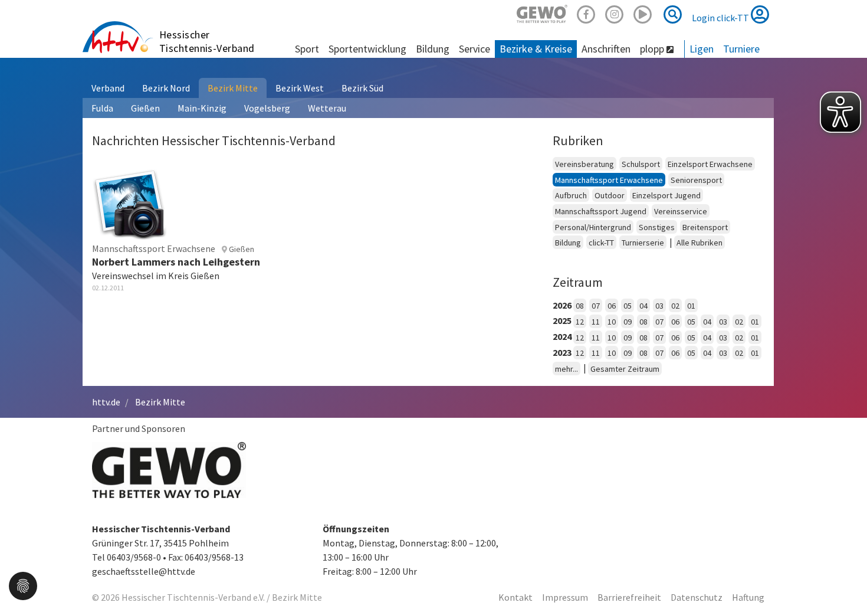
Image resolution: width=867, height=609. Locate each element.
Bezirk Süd (362, 88)
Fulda (102, 108)
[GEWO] (542, 12)
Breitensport (705, 227)
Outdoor (610, 195)
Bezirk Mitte (233, 88)
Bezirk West (299, 88)
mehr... (566, 369)
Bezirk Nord (166, 88)
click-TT (601, 242)
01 (691, 305)
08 (580, 305)
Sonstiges (657, 227)
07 (596, 305)
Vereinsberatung (584, 164)
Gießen (145, 108)
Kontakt (515, 597)
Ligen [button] (701, 48)
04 (643, 305)
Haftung (748, 597)
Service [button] (474, 48)
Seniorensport (696, 180)
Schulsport (641, 164)
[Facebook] (586, 12)
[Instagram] (614, 12)
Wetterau (327, 108)
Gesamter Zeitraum (624, 369)
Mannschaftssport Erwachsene (609, 180)
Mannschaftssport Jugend (600, 211)
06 (611, 305)
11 (596, 321)
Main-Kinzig (202, 108)
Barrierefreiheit (629, 597)
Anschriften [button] (606, 48)
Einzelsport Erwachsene (710, 164)
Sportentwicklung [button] (367, 48)
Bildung (568, 242)
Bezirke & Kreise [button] (536, 48)
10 (611, 321)
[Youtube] (643, 12)
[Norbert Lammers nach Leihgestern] (130, 202)
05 (627, 305)
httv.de (106, 402)
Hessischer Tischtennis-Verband (207, 41)
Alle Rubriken (699, 242)
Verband (107, 88)
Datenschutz (696, 597)
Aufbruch (571, 195)
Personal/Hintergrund (593, 227)
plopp (653, 48)
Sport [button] (307, 48)
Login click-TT (721, 18)
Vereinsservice (680, 211)
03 (659, 305)
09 (627, 321)
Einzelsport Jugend (666, 195)
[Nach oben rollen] (843, 576)
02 (675, 305)
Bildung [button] (432, 48)
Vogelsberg (267, 108)
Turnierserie (643, 242)
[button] (23, 585)
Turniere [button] (741, 48)
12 (580, 321)
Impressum (565, 597)
